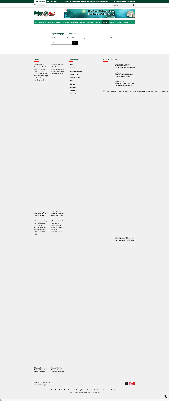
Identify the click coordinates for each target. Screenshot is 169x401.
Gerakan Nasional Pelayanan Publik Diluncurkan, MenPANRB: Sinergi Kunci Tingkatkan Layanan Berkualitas (124, 239)
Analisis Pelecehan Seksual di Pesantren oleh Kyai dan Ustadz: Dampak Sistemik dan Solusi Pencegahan (58, 213)
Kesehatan (90, 22)
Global (98, 22)
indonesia (73, 68)
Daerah (82, 22)
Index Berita (41, 5)
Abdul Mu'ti (73, 90)
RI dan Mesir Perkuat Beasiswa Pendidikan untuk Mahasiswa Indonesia (129, 1)
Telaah (126, 22)
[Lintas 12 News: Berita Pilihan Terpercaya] (45, 14)
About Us (54, 390)
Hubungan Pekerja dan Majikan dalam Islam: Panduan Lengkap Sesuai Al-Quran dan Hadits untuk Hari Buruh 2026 (41, 370)
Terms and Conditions (94, 390)
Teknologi (65, 22)
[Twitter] (126, 383)
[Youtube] (133, 383)
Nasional (41, 22)
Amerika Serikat (75, 77)
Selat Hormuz (74, 74)
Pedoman (106, 390)
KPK (71, 81)
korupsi (72, 84)
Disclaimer (71, 390)
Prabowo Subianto (76, 71)
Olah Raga (74, 22)
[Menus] (35, 5)
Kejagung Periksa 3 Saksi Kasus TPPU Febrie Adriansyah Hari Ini (76, 1)
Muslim (112, 22)
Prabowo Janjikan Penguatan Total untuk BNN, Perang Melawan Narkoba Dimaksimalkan (124, 75)
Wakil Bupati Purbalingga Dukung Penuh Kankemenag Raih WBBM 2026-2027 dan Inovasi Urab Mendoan (125, 84)
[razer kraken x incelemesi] (84, 400)
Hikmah (105, 22)
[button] (133, 5)
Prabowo (73, 87)
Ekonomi (51, 22)
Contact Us (62, 390)
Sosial (58, 22)
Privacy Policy (80, 390)
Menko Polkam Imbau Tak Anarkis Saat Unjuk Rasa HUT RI (125, 66)
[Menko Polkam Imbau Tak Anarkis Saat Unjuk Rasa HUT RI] (108, 67)
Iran (71, 64)
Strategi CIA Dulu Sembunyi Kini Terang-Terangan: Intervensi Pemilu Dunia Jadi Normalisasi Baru (58, 370)
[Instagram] (130, 383)
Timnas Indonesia (76, 94)
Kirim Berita (114, 390)
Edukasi (119, 22)
